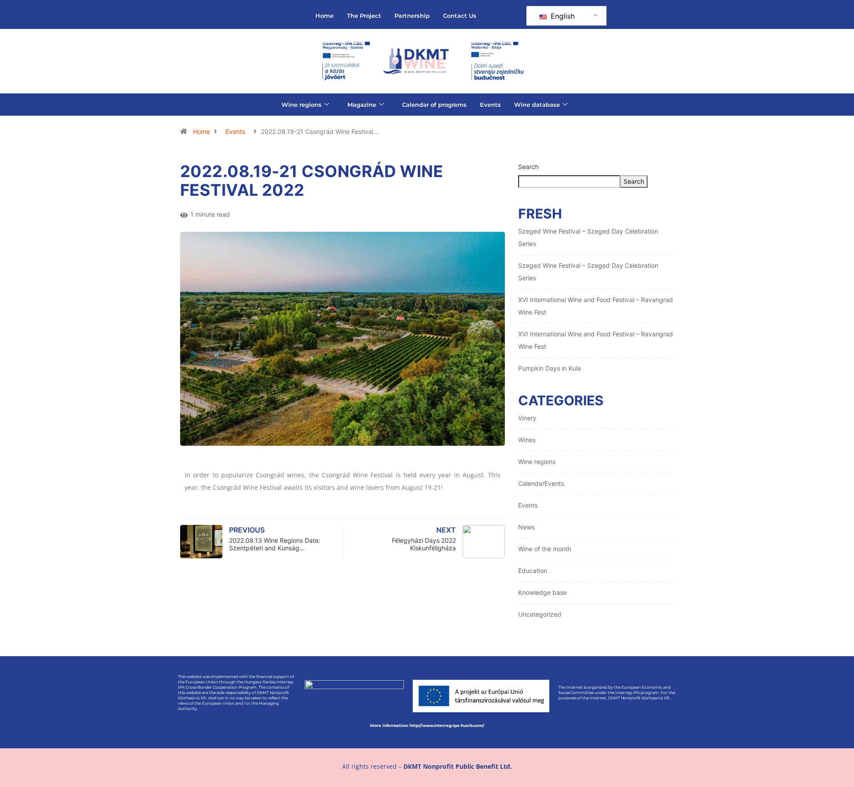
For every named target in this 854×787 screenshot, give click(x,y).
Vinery (527, 418)
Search (528, 166)
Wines (527, 440)
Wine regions (302, 104)
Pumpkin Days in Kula (549, 368)
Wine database (537, 104)
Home (324, 15)
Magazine (361, 104)
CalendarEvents (541, 483)
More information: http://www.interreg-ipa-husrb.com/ (427, 725)
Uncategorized (539, 614)
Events (490, 104)
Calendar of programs (434, 104)
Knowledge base (542, 592)
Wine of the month (544, 549)
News (526, 527)
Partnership (412, 15)
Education (532, 570)
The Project (364, 15)
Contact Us (459, 15)
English (561, 16)
